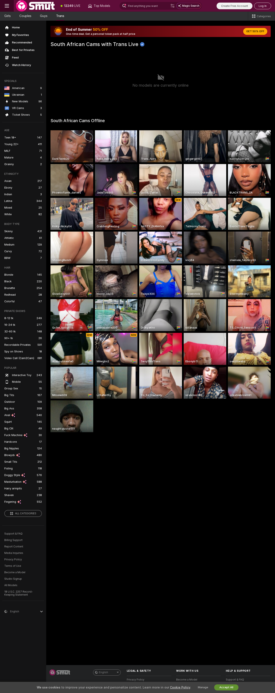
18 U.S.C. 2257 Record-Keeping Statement (18, 593)
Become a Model (14, 572)
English (103, 672)
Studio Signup (13, 578)
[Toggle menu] (7, 6)
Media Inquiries (13, 553)
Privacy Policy (13, 559)
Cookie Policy (180, 687)
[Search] (173, 6)
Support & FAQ (13, 533)
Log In (263, 6)
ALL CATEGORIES (25, 513)
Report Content (13, 546)
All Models (10, 585)
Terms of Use (12, 565)
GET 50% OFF (255, 31)
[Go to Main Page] (35, 6)
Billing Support (13, 540)
